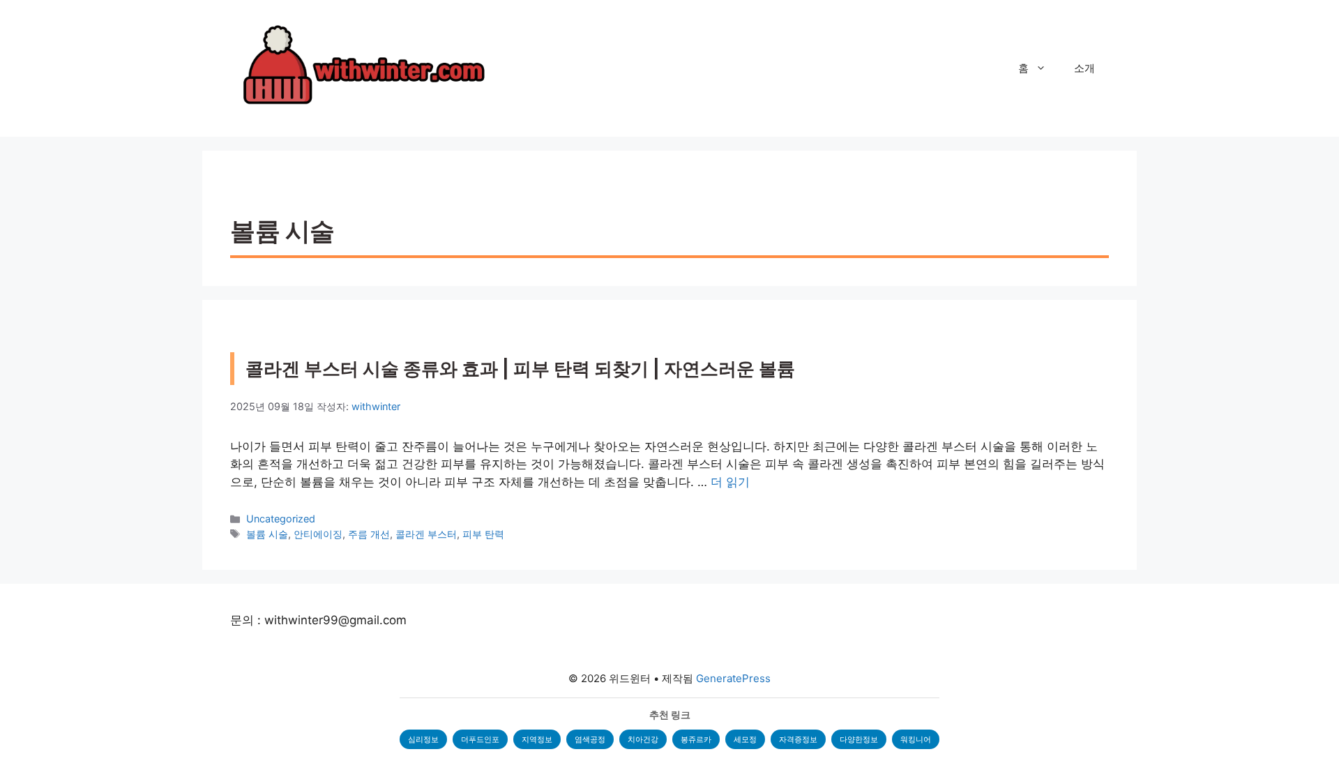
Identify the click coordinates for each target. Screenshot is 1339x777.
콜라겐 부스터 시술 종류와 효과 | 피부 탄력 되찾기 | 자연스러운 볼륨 (520, 368)
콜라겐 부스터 (426, 534)
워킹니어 (915, 739)
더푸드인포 (480, 739)
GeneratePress (733, 678)
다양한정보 (859, 739)
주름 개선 (369, 534)
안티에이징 (318, 534)
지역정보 (537, 739)
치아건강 (643, 739)
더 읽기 (730, 482)
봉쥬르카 (696, 739)
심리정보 (423, 739)
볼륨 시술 (267, 534)
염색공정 (590, 739)
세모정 (745, 739)
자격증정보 (798, 739)
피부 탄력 (483, 534)
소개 (1084, 68)
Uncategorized (280, 519)
